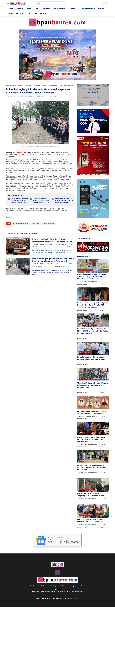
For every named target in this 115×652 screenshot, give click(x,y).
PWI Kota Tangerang (86, 270)
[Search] (64, 3)
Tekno (37, 9)
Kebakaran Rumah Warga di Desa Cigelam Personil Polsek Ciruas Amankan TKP (92, 304)
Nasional (101, 9)
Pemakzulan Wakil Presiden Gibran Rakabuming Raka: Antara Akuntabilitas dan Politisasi (52, 240)
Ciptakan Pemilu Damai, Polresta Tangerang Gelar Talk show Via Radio (90, 495)
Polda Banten (36, 223)
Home (11, 9)
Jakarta (82, 406)
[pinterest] (18, 228)
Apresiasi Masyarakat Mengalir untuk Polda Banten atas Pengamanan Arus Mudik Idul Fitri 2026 (91, 439)
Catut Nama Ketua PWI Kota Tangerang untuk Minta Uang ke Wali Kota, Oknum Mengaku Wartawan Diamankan (91, 277)
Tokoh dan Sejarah (60, 9)
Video (11, 13)
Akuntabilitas (62, 244)
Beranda (8, 85)
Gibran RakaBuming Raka (21, 223)
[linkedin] (22, 228)
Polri (35, 13)
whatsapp (53, 586)
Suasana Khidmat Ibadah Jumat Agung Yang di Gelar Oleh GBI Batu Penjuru (91, 412)
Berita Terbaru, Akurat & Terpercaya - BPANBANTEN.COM (63, 598)
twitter (43, 586)
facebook (33, 586)
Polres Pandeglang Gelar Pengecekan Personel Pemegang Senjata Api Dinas (91, 358)
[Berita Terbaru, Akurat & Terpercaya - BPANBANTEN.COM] (16, 4)
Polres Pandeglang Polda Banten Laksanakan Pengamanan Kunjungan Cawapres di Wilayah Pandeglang (53, 259)
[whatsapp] (15, 228)
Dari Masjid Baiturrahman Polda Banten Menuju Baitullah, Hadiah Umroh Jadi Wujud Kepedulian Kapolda (19, 200)
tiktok (63, 586)
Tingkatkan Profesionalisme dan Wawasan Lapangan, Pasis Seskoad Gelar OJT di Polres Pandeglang (92, 385)
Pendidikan (20, 13)
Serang (82, 432)
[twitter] (11, 228)
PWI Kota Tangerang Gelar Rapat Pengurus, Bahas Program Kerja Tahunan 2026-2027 (93, 521)
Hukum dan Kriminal (88, 9)
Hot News (19, 9)
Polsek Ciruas (84, 298)
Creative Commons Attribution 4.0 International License (66, 591)
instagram (73, 586)
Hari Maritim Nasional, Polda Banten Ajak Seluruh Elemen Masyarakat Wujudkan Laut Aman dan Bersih (64, 200)
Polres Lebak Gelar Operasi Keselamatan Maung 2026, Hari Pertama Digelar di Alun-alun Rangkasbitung (92, 331)
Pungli (82, 460)
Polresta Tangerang (86, 488)
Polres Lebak (84, 324)
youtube (84, 586)
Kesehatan (46, 9)
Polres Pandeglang (17, 85)
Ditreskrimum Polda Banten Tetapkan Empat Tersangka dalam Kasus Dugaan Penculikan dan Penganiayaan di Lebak (41, 200)
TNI (29, 13)
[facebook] (7, 228)
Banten (29, 9)
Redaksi (43, 13)
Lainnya (72, 9)
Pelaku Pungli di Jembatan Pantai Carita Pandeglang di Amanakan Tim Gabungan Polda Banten (92, 467)
